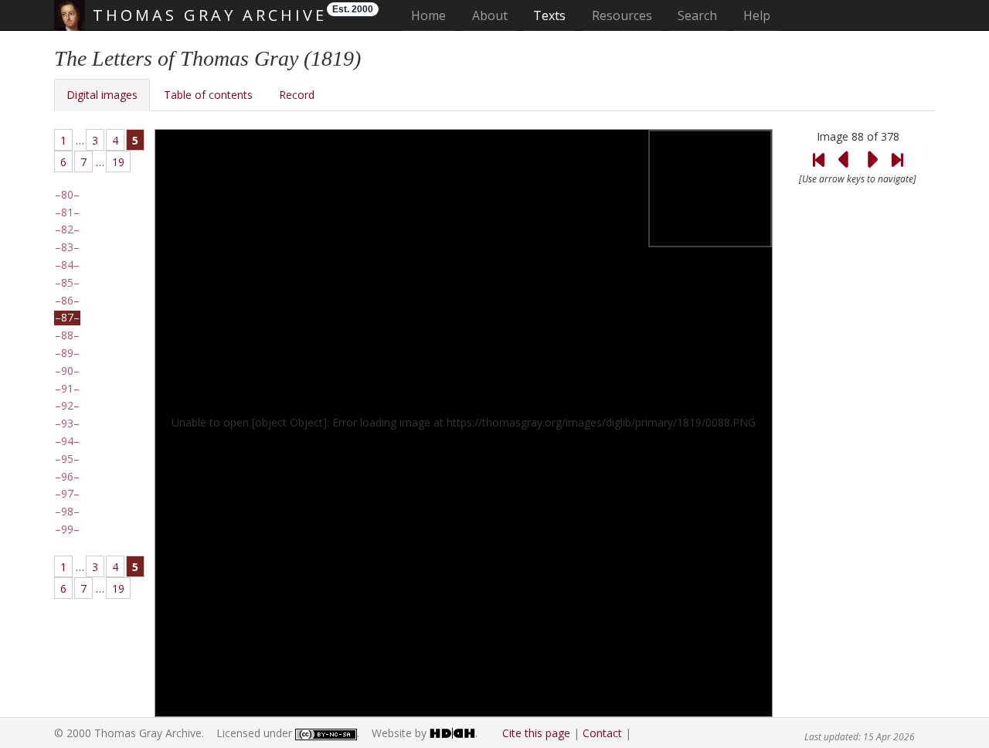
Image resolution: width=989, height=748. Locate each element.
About (490, 15)
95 (67, 459)
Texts (549, 15)
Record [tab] (296, 94)
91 (67, 389)
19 (118, 162)
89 (67, 353)
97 (67, 494)
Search (697, 15)
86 (67, 301)
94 (67, 441)
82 (67, 229)
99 (67, 529)
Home (433, 15)
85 (67, 283)
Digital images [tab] (102, 94)
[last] (897, 150)
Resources (622, 15)
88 (67, 335)
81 (67, 212)
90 (67, 371)
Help (756, 15)
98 (67, 511)
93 (67, 423)
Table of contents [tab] (208, 94)
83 (67, 247)
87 (67, 318)
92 (67, 406)
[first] (818, 150)
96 (67, 477)
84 (67, 265)
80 (67, 195)
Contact (602, 733)
